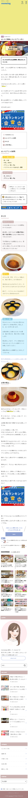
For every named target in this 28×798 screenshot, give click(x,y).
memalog (5, 3)
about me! (13, 658)
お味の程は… (8, 145)
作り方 (6, 141)
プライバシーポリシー (14, 793)
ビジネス (5, 748)
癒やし (4, 769)
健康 (3, 754)
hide (12, 134)
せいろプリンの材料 (10, 138)
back (14, 534)
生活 (2, 36)
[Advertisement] (14, 20)
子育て (4, 759)
